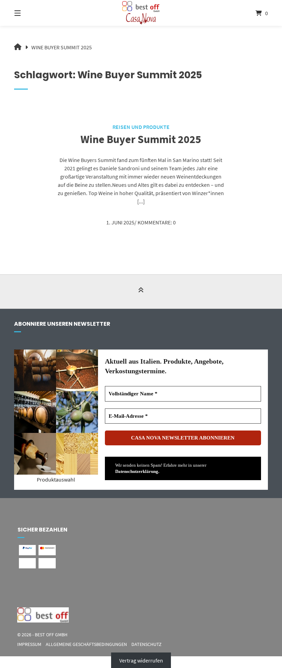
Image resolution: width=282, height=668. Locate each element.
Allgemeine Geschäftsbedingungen (86, 644)
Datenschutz (146, 644)
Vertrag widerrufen (141, 660)
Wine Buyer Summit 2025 (140, 139)
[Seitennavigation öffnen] (29, 13)
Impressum (29, 644)
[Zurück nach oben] (141, 292)
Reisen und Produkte (141, 126)
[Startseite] (141, 13)
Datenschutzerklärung (136, 471)
